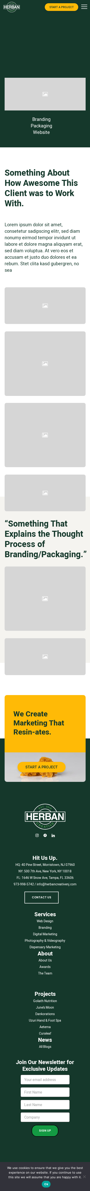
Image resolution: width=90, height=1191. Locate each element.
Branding (41, 119)
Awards (45, 966)
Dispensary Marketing (45, 947)
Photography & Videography (45, 940)
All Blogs (45, 1046)
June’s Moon (45, 1007)
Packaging (41, 126)
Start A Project (61, 7)
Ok (46, 1184)
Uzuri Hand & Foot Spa (45, 1020)
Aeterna (45, 1027)
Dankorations (45, 1014)
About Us (45, 960)
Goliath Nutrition (45, 1001)
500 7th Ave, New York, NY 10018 (48, 871)
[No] (84, 1176)
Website (41, 132)
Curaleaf (45, 1033)
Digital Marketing (45, 934)
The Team (45, 973)
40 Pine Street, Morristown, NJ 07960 (48, 864)
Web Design (45, 921)
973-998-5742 (24, 884)
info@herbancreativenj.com (56, 884)
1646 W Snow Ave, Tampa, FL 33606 (48, 877)
